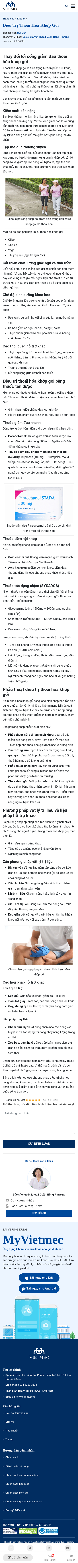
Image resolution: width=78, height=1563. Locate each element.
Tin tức (9, 1439)
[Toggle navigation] (72, 6)
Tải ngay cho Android (41, 1288)
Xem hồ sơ (39, 1213)
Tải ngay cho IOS (41, 1277)
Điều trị (21, 18)
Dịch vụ (9, 1421)
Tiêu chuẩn (11, 1430)
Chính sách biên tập (17, 1492)
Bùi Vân (21, 32)
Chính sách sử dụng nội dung (22, 1475)
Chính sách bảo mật (17, 1483)
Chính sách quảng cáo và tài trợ (23, 1501)
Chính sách (12, 1457)
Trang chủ (8, 18)
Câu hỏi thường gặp (16, 1412)
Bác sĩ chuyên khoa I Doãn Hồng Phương (45, 37)
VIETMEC (10, 5)
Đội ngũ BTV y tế (15, 1510)
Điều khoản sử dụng (17, 1466)
